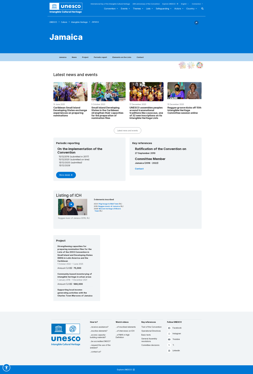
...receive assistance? (99, 327)
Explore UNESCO (169, 4)
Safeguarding (162, 8)
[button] (196, 24)
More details (65, 175)
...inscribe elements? (98, 331)
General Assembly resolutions (149, 339)
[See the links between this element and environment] (191, 65)
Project (85, 57)
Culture (64, 22)
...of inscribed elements (126, 327)
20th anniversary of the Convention (146, 4)
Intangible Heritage (79, 22)
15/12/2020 (64, 162)
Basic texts (146, 335)
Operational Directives (151, 331)
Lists (148, 8)
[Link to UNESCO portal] (67, 6)
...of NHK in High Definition (123, 336)
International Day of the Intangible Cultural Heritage (110, 4)
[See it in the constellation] (182, 65)
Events (124, 8)
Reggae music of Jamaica (109, 206)
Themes (137, 8)
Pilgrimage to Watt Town (109, 204)
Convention (110, 8)
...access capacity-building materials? (98, 336)
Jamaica (62, 57)
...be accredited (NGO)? (100, 341)
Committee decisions (150, 345)
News (74, 57)
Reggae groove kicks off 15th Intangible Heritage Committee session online (184, 110)
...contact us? (95, 352)
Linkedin (176, 350)
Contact (140, 57)
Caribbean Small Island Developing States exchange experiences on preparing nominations (70, 111)
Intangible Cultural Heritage (66, 12)
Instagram (177, 333)
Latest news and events (127, 130)
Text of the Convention (151, 327)
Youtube (176, 339)
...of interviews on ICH (125, 331)
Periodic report (100, 57)
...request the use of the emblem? (100, 346)
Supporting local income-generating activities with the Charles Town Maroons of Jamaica (74, 292)
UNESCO (53, 22)
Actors (177, 8)
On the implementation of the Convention (79, 150)
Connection (196, 4)
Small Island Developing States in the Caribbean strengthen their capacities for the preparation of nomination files (107, 112)
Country (190, 8)
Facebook (177, 328)
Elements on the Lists (121, 57)
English (184, 4)
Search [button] (201, 8)
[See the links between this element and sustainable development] (200, 65)
